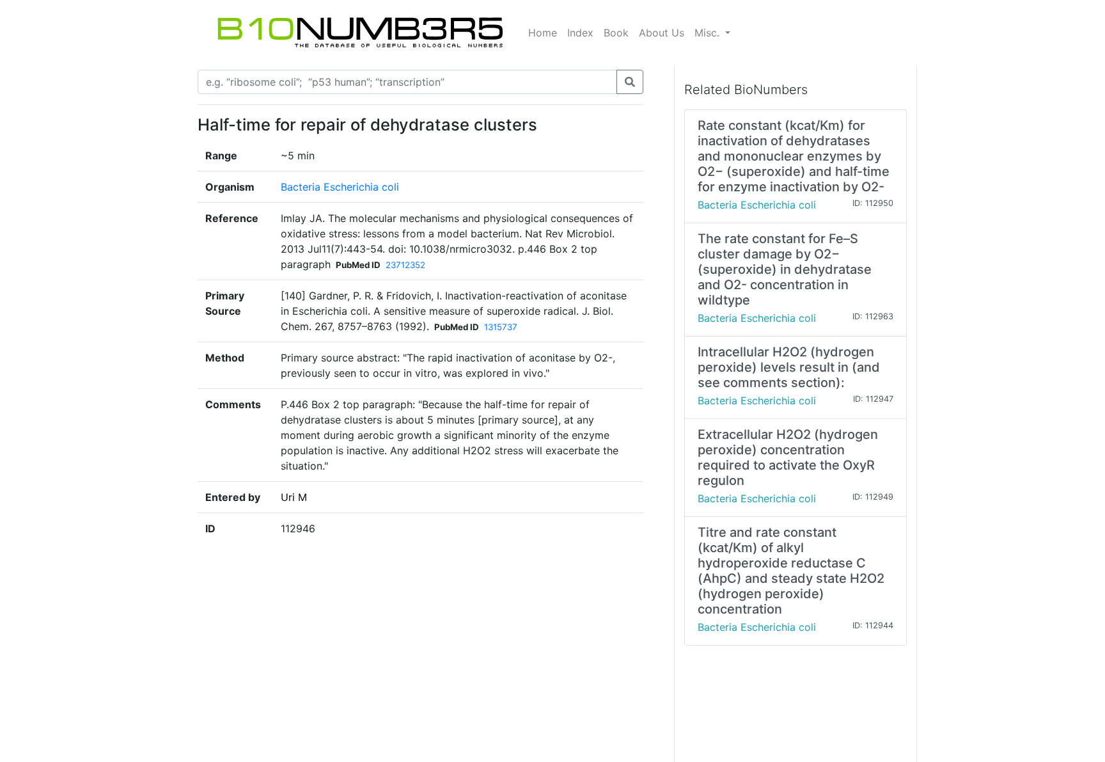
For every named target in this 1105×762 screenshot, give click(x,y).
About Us (661, 32)
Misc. (708, 32)
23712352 (405, 265)
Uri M (294, 497)
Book (616, 32)
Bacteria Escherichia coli (340, 186)
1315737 (500, 327)
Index (580, 32)
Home (542, 32)
